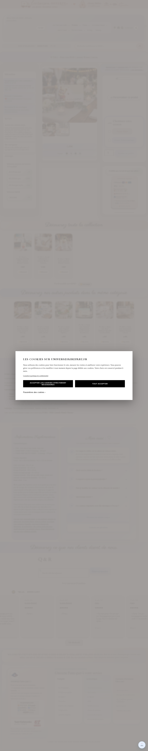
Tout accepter (100, 384)
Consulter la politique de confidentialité (35, 375)
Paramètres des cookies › (34, 392)
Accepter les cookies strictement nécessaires (48, 384)
